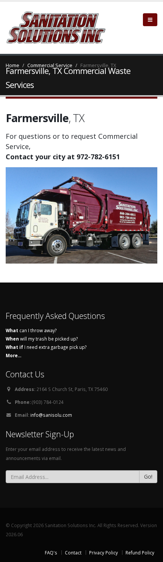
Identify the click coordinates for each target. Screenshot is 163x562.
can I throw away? (31, 330)
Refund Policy (139, 552)
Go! (148, 476)
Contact (73, 552)
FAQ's (51, 552)
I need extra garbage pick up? (46, 347)
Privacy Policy (103, 552)
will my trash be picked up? (42, 339)
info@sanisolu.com (51, 415)
